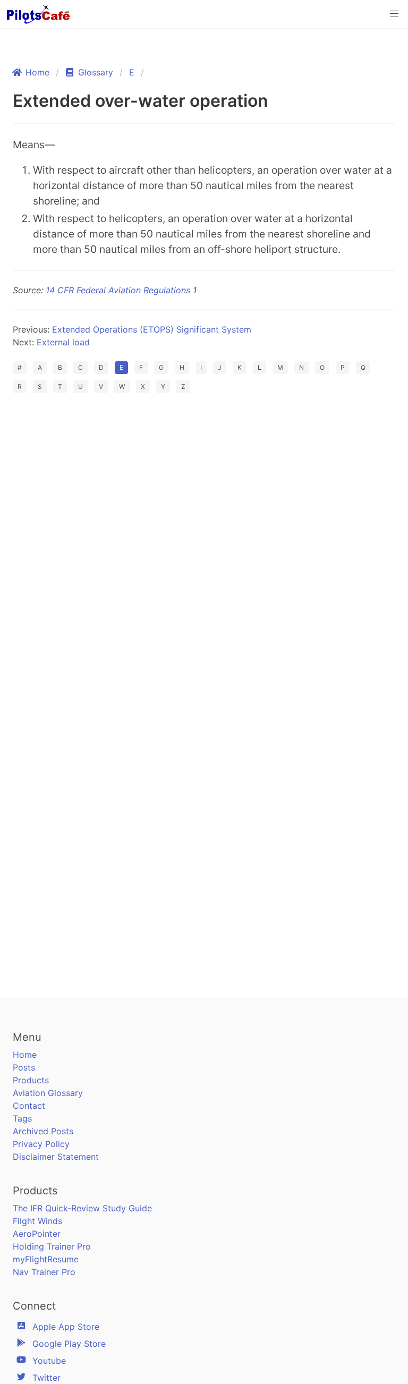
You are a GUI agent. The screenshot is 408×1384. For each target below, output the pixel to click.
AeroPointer (37, 1233)
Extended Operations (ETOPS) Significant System (151, 329)
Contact (29, 1105)
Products (31, 1080)
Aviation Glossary (48, 1093)
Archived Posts (43, 1131)
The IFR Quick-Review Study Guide (82, 1208)
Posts (24, 1067)
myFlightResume (46, 1259)
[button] (394, 14)
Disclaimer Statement (56, 1156)
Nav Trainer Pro (44, 1272)
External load (63, 342)
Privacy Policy (41, 1144)
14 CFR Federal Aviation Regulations (118, 290)
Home (25, 1054)
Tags (22, 1118)
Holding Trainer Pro (52, 1246)
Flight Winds (37, 1221)
